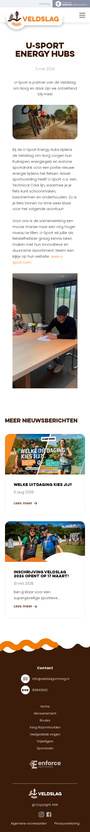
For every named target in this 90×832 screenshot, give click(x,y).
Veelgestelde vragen (45, 734)
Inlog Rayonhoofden (45, 727)
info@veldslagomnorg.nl (50, 679)
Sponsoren (45, 748)
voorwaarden (37, 823)
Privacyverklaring (67, 823)
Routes (45, 720)
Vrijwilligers (45, 741)
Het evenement (45, 713)
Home (45, 706)
